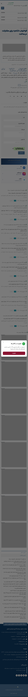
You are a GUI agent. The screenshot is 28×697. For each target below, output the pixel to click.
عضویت (14, 353)
